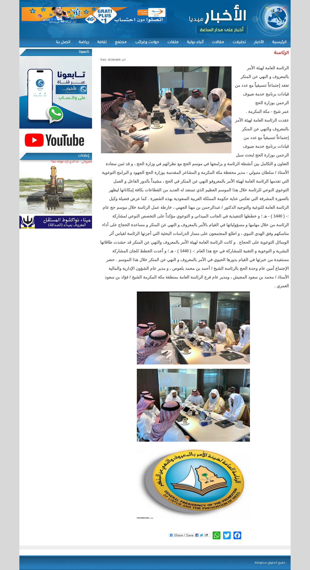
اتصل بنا (63, 42)
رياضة (84, 42)
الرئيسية (279, 42)
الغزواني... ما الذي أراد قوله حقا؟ (71, 162)
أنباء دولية (195, 42)
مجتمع (121, 42)
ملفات (172, 42)
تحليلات (239, 42)
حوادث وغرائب (147, 42)
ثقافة (102, 42)
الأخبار (259, 42)
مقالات (218, 42)
